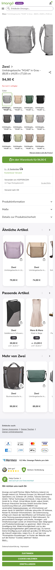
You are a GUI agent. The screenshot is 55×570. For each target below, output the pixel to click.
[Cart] (21, 259)
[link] (18, 102)
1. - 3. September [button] (11, 169)
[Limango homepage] (8, 3)
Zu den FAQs (46, 183)
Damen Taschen (27, 429)
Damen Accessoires (10, 429)
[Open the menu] (3, 8)
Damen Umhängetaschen (12, 432)
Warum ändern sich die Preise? (41, 153)
